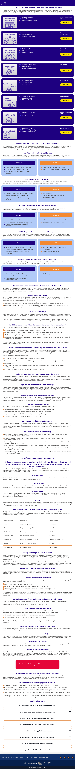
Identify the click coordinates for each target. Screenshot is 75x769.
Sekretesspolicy (43, 757)
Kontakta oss (24, 757)
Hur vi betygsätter (13, 757)
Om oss (4, 757)
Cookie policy (33, 757)
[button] (72, 760)
